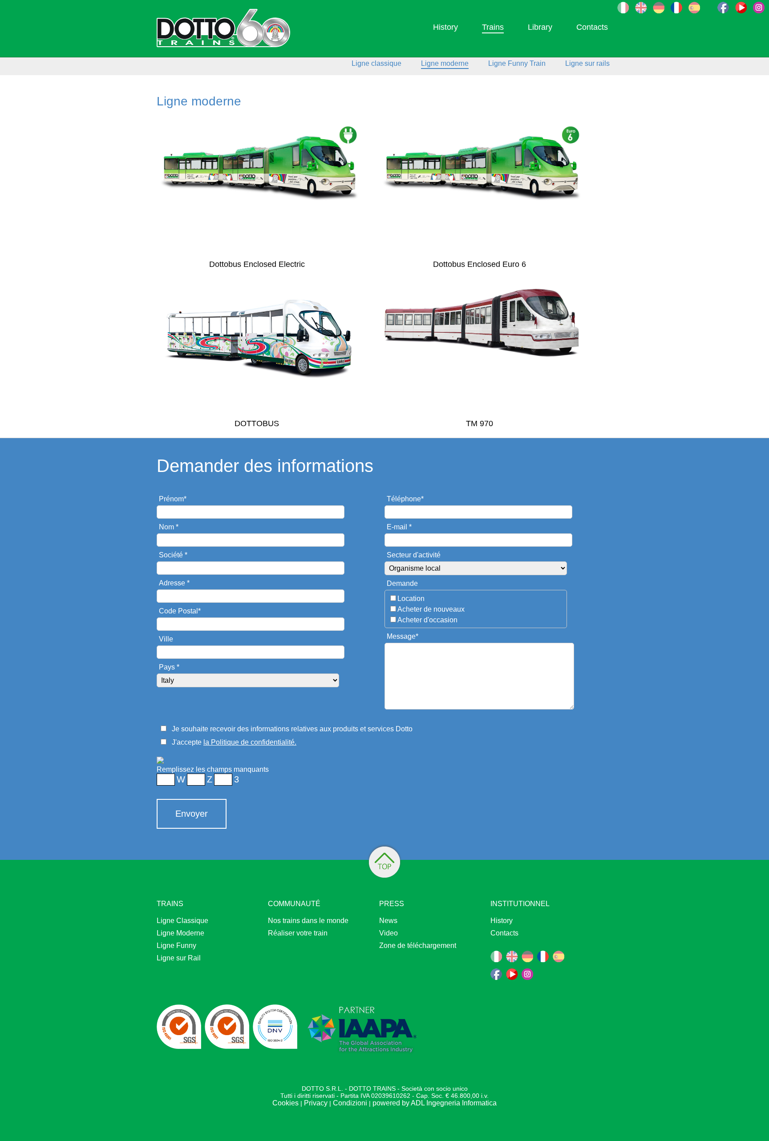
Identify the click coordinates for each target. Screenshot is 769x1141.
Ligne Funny (176, 945)
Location (411, 598)
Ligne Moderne (180, 933)
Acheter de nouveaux (431, 609)
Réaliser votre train (298, 933)
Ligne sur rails (587, 63)
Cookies (285, 1103)
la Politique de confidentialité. (249, 742)
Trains (493, 27)
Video (388, 933)
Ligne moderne (445, 63)
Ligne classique (376, 63)
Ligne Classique (182, 920)
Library (540, 27)
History (445, 27)
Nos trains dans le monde (308, 920)
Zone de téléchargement (417, 945)
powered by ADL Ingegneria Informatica (434, 1103)
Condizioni (350, 1103)
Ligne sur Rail (179, 958)
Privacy (316, 1103)
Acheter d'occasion (427, 620)
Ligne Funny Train (517, 63)
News (388, 920)
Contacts (592, 27)
